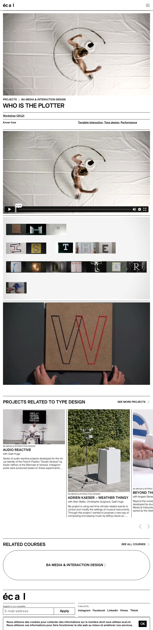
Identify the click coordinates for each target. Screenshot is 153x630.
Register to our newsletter (14, 606)
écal (14, 596)
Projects (10, 99)
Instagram (84, 610)
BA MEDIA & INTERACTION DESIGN (43, 99)
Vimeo (124, 610)
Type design (111, 122)
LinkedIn (112, 610)
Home (8, 5)
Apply (64, 611)
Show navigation (148, 5)
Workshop (9, 115)
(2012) (20, 115)
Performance (129, 122)
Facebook (99, 610)
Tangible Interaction (90, 122)
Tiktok (134, 610)
